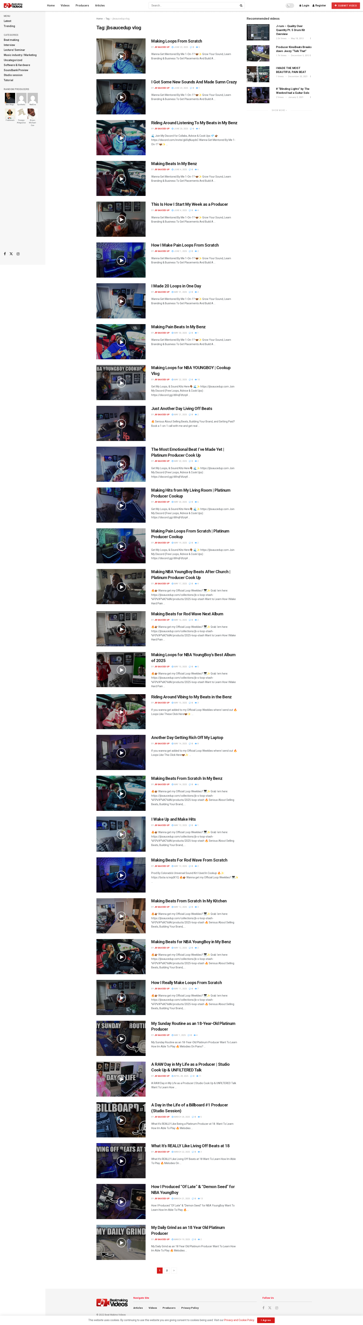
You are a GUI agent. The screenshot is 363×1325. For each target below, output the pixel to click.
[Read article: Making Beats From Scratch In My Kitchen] (121, 915)
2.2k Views (281, 38)
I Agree (266, 1320)
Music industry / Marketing (20, 55)
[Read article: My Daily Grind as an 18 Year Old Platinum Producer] (121, 1242)
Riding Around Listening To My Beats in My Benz (194, 122)
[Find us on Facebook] (5, 254)
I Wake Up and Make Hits (173, 819)
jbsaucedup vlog (121, 18)
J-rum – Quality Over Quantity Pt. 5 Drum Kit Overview (290, 30)
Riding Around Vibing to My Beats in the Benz (191, 697)
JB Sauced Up (162, 47)
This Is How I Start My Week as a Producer (189, 204)
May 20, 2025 (180, 461)
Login (305, 5)
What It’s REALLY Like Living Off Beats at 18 (190, 1145)
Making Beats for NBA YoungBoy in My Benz (191, 941)
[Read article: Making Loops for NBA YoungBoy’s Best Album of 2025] (121, 669)
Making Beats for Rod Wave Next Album (187, 614)
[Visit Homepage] (20, 5)
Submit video (347, 5)
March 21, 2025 (181, 1198)
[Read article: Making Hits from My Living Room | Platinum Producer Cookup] (121, 505)
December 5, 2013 (299, 55)
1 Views (280, 76)
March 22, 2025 (181, 1152)
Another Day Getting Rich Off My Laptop (187, 737)
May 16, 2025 (180, 620)
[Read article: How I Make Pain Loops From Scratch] (121, 260)
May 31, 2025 (180, 292)
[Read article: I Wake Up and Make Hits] (121, 834)
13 (201, 1198)
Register (320, 5)
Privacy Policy (190, 1307)
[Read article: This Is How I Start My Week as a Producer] (121, 219)
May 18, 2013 (296, 38)
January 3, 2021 (295, 97)
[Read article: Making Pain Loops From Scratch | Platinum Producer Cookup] (121, 546)
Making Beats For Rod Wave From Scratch (189, 860)
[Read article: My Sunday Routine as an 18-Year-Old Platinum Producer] (121, 1038)
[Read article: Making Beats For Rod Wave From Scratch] (121, 875)
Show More (279, 110)
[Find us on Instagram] (18, 254)
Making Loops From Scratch (176, 41)
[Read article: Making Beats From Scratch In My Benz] (121, 793)
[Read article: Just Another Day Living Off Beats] (121, 423)
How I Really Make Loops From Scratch (186, 982)
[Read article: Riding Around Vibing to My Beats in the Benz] (121, 711)
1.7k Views (281, 55)
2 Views (280, 97)
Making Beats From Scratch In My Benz (186, 778)
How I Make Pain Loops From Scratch (185, 245)
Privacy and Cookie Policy (239, 1320)
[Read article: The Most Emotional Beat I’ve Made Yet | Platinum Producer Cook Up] (121, 464)
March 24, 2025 (181, 1117)
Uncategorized (13, 60)
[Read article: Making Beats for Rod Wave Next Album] (121, 628)
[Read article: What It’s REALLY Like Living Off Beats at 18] (121, 1160)
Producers (82, 5)
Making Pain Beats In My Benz (178, 326)
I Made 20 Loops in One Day (176, 286)
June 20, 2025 (180, 128)
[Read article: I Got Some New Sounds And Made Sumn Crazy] (121, 96)
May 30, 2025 (180, 333)
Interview (9, 45)
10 (198, 379)
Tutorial (8, 80)
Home (51, 5)
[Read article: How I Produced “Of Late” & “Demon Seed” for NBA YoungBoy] (121, 1201)
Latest (7, 21)
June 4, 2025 (180, 169)
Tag (107, 18)
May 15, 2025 (180, 666)
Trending (9, 26)
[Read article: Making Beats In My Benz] (121, 178)
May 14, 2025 (180, 743)
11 (199, 1076)
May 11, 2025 (180, 988)
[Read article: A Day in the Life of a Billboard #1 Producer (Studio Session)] (121, 1119)
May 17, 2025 (180, 583)
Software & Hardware (17, 65)
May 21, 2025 (180, 414)
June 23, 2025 (180, 47)
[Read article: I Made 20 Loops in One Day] (121, 300)
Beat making (11, 39)
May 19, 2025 (180, 543)
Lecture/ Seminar (14, 49)
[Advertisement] (23, 189)
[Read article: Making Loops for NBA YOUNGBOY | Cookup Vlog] (121, 382)
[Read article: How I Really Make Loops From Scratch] (121, 997)
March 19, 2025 (181, 1239)
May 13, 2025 (180, 825)
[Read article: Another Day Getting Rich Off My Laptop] (121, 752)
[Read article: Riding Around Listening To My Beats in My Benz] (121, 137)
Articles (100, 5)
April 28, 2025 (180, 1076)
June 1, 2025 (180, 251)
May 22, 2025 (180, 379)
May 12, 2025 (180, 907)
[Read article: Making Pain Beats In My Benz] (121, 341)
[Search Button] (241, 5)
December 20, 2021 (298, 76)
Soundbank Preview (16, 70)
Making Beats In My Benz (174, 163)
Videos (65, 5)
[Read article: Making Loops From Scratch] (121, 56)
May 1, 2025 (179, 1035)
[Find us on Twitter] (11, 254)
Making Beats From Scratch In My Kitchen (189, 901)
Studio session (13, 75)
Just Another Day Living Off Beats (181, 408)
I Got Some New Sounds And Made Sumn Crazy (194, 82)
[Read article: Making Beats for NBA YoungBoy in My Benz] (121, 956)
